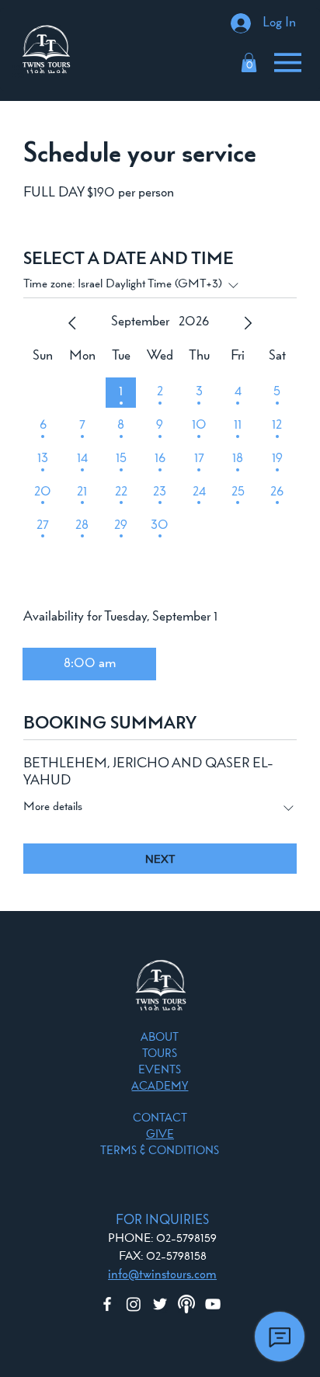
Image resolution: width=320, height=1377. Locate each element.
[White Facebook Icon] (107, 1304)
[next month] (247, 323)
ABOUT (160, 1038)
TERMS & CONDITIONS (159, 1151)
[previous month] (72, 323)
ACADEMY (159, 1087)
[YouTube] (212, 1304)
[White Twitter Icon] (160, 1304)
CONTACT (160, 1119)
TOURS (159, 1054)
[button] (249, 62)
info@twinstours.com (162, 1275)
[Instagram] (133, 1304)
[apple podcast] (186, 1304)
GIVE (160, 1135)
